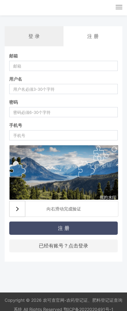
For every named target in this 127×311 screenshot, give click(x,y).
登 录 (34, 36)
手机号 (15, 125)
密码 (13, 102)
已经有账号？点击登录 (63, 246)
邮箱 (13, 55)
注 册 (63, 228)
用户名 (15, 78)
